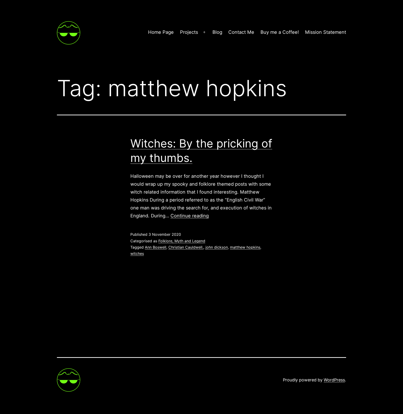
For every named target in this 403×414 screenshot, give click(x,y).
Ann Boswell (155, 247)
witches (137, 253)
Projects (189, 32)
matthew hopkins (245, 247)
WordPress (334, 379)
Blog (217, 32)
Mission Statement (325, 32)
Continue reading (189, 216)
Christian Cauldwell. (185, 247)
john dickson (216, 247)
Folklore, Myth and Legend (181, 241)
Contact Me (241, 32)
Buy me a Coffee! (280, 32)
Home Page (161, 32)
